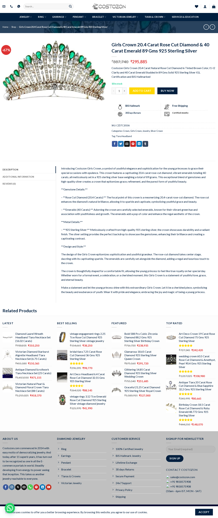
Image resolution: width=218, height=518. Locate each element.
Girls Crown (136, 131)
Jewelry (24, 17)
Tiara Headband (124, 136)
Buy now (167, 90)
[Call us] (30, 487)
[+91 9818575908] (12, 6)
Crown (126, 131)
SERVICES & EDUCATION (185, 17)
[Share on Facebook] (115, 144)
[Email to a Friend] (127, 144)
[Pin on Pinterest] (133, 144)
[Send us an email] (24, 487)
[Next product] (206, 27)
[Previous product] (212, 27)
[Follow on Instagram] (12, 487)
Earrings (58, 17)
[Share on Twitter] (121, 144)
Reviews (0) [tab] (9, 183)
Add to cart (142, 90)
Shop (13, 27)
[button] (205, 6)
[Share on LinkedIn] (139, 144)
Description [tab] (10, 169)
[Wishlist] (196, 6)
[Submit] (70, 6)
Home (5, 27)
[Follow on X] (18, 487)
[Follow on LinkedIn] (42, 487)
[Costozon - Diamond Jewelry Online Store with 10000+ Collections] (109, 6)
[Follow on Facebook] (6, 487)
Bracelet (98, 17)
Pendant (78, 17)
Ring (41, 17)
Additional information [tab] (18, 176)
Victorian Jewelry (124, 17)
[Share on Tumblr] (145, 144)
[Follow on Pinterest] (36, 487)
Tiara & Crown (154, 17)
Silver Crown (157, 131)
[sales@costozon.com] (4, 6)
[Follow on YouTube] (48, 487)
